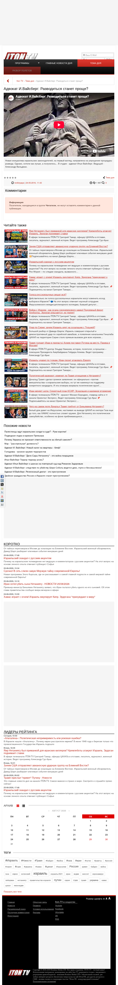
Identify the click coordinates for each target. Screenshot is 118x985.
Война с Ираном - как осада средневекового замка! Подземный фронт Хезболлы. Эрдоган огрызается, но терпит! (66, 311)
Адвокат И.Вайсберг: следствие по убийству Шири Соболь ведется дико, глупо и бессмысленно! (53, 467)
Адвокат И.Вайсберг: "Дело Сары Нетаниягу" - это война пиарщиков (38, 455)
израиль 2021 (57, 874)
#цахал (49, 866)
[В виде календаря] (18, 805)
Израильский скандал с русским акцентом (51, 261)
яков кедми (19, 885)
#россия (108, 860)
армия (84, 866)
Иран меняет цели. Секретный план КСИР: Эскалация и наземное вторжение (70, 391)
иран (68, 874)
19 (43, 834)
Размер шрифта (94, 898)
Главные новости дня (59, 63)
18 (27, 834)
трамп (83, 880)
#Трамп (38, 860)
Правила (37, 905)
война (103, 866)
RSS (57, 919)
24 (12, 839)
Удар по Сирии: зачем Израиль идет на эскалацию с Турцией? (62, 327)
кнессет (85, 874)
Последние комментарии (19, 912)
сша (75, 880)
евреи (15, 874)
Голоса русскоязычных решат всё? (47, 294)
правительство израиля (40, 880)
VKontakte (59, 912)
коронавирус (98, 874)
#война (60, 860)
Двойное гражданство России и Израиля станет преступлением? (37, 475)
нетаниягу (22, 880)
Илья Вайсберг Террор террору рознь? (24, 459)
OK (56, 915)
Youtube (58, 905)
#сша (18, 866)
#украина (28, 866)
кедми (76, 874)
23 (106, 834)
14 (74, 830)
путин (57, 880)
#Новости (26, 860)
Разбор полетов (22, 70)
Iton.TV (19, 972)
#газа (69, 860)
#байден (49, 860)
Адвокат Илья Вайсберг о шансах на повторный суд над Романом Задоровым (43, 463)
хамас (104, 880)
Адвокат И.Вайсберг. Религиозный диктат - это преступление (35, 471)
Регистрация (13, 915)
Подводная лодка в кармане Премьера (24, 435)
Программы (22, 63)
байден (94, 866)
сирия (67, 880)
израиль (40, 873)
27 (58, 839)
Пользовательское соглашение (44, 981)
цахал (8, 885)
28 (74, 839)
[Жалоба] (91, 182)
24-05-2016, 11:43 (34, 182)
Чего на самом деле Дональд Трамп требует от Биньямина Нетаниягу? (66, 406)
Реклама (36, 912)
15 (90, 830)
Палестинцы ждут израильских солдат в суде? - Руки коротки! (35, 431)
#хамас (38, 866)
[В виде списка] (23, 805)
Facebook (59, 908)
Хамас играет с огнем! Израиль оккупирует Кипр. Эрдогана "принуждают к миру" (68, 278)
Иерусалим (61, 866)
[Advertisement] (59, 22)
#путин (88, 860)
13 (58, 830)
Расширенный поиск (17, 909)
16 (106, 830)
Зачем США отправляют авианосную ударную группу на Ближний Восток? (68, 246)
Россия (74, 866)
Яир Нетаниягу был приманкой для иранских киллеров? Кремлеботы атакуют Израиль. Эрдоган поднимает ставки (70, 232)
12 (43, 830)
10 (12, 830)
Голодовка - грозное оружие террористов (25, 451)
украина (94, 880)
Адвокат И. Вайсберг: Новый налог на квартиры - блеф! (32, 447)
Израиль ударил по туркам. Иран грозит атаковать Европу (60, 360)
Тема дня (95, 63)
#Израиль (11, 860)
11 (27, 830)
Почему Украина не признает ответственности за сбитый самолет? (38, 439)
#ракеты (98, 860)
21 (74, 834)
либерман (9, 880)
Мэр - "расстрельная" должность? (21, 443)
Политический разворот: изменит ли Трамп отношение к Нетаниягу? (65, 375)
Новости (11, 905)
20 (58, 834)
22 (90, 834)
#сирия (8, 866)
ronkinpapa (19, 182)
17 (12, 834)
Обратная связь (40, 902)
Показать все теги (13, 891)
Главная (11, 902)
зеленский (25, 874)
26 (43, 839)
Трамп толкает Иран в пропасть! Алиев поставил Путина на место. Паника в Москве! (69, 344)
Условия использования (43, 909)
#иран (78, 860)
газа (7, 874)
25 (27, 839)
